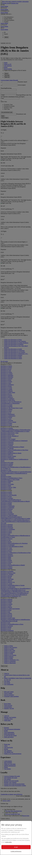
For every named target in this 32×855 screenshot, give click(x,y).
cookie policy (8, 842)
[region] (16, 838)
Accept (16, 847)
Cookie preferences (16, 851)
